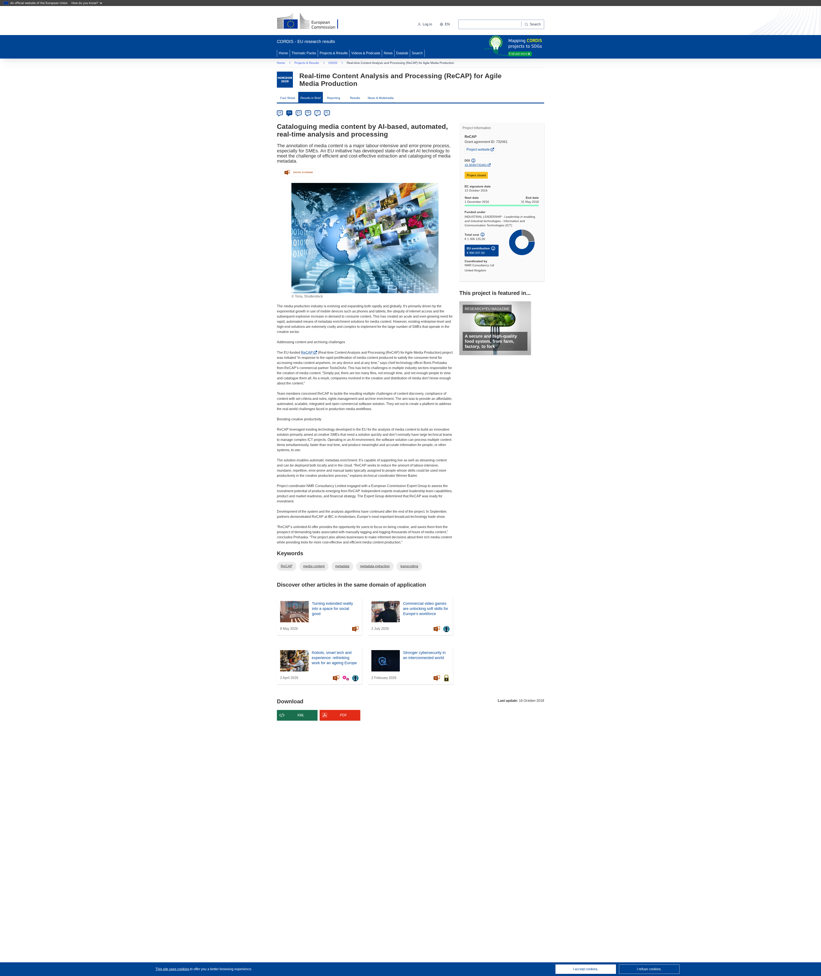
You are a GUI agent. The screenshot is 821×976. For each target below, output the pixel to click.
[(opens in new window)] (311, 21)
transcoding (409, 566)
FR (308, 112)
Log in (427, 24)
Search (417, 53)
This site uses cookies (172, 969)
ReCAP (308, 352)
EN (289, 112)
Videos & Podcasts (365, 53)
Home (283, 53)
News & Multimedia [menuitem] (381, 98)
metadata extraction (375, 566)
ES (298, 112)
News (388, 53)
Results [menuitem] (355, 98)
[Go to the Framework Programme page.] (285, 80)
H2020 (332, 63)
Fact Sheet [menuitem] (287, 98)
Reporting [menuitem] (333, 98)
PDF (343, 715)
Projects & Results (334, 53)
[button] (444, 24)
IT (317, 112)
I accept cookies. (585, 969)
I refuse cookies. (649, 969)
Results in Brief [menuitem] (310, 98)
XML (300, 715)
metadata (342, 566)
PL (327, 112)
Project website (478, 150)
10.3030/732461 (476, 165)
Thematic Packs (304, 53)
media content (314, 566)
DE (280, 112)
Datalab (402, 53)
